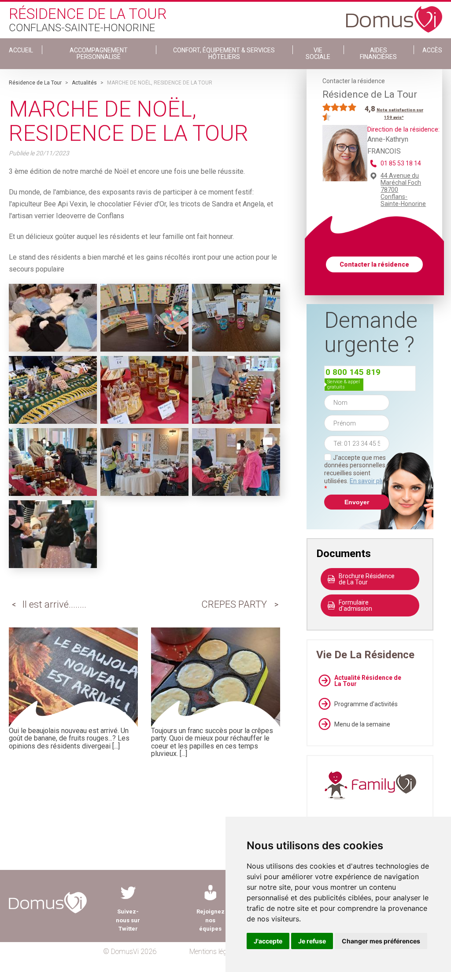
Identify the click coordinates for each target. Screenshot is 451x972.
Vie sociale (318, 53)
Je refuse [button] (312, 941)
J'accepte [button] (268, 941)
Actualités (84, 83)
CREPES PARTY (234, 604)
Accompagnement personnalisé (99, 53)
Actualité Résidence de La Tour (367, 680)
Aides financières (378, 53)
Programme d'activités (366, 704)
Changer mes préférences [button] (381, 941)
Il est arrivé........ (54, 604)
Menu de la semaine (362, 724)
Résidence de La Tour (35, 83)
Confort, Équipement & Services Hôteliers (224, 53)
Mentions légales (213, 951)
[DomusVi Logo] (394, 15)
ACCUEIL (21, 50)
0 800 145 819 (353, 372)
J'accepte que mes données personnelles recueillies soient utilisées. (356, 473)
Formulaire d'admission (355, 605)
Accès (432, 50)
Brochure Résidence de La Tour (367, 579)
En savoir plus (369, 480)
